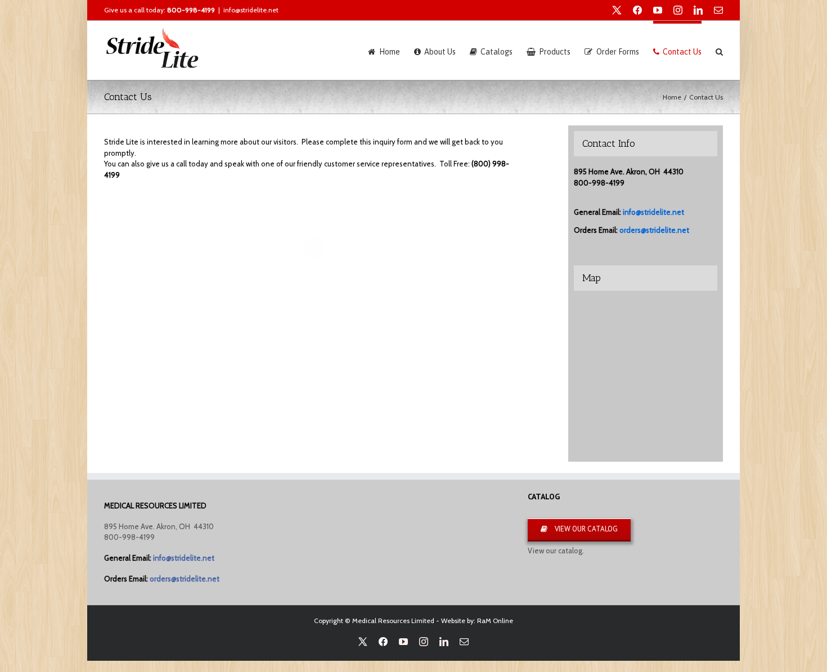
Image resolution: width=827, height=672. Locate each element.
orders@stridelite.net (184, 578)
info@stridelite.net (250, 10)
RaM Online (495, 620)
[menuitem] (391, 50)
